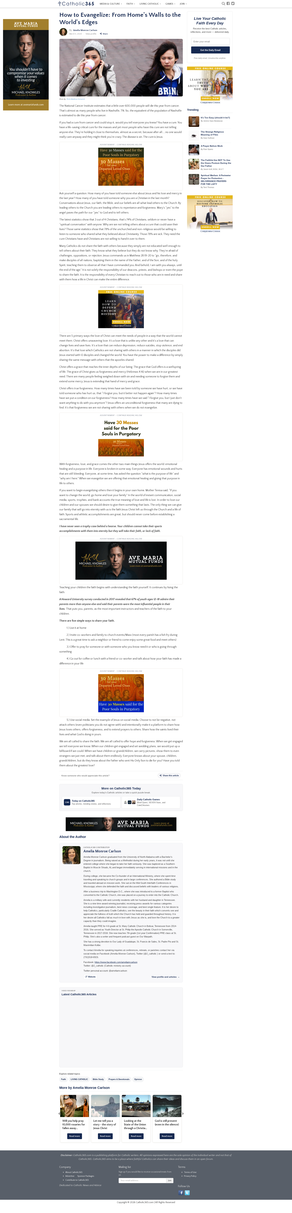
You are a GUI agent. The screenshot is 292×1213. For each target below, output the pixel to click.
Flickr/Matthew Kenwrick (76, 99)
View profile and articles (166, 977)
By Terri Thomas (207, 187)
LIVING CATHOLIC (149, 3)
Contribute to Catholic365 (77, 1180)
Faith (63, 1079)
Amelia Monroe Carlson (85, 30)
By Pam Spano (207, 149)
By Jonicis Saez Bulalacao (212, 121)
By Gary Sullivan (207, 138)
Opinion (138, 1079)
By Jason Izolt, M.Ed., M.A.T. (212, 169)
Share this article (170, 775)
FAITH (130, 3)
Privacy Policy (190, 1176)
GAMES (169, 3)
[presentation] (59, 1113)
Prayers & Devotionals (119, 1079)
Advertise (69, 1176)
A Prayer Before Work (212, 146)
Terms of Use (190, 1172)
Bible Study (98, 1079)
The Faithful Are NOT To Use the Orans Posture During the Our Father (216, 163)
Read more (74, 1136)
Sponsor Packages (85, 1176)
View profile (91, 34)
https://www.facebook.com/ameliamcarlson (116, 962)
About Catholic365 (73, 1172)
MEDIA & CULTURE (110, 3)
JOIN (182, 3)
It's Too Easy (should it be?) (215, 117)
